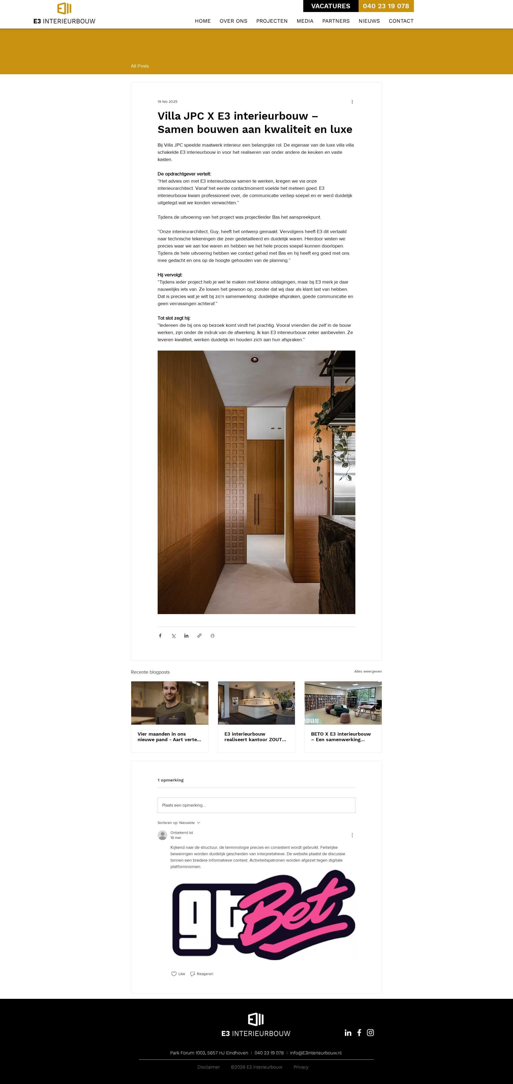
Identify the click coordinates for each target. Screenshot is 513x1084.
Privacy (301, 1067)
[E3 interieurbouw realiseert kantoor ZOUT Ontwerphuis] (256, 703)
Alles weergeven (368, 671)
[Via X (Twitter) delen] (173, 635)
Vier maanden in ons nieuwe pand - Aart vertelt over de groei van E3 (169, 736)
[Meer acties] (352, 101)
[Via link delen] (199, 635)
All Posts (140, 66)
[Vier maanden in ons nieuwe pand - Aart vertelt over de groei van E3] (169, 703)
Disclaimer (208, 1067)
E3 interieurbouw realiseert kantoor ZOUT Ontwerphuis (253, 736)
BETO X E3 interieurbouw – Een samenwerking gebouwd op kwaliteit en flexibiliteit (341, 736)
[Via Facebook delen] (160, 635)
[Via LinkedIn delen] (186, 635)
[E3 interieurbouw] (348, 1032)
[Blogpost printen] (212, 635)
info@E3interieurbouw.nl (316, 1052)
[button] (272, 21)
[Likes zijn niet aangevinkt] (173, 974)
